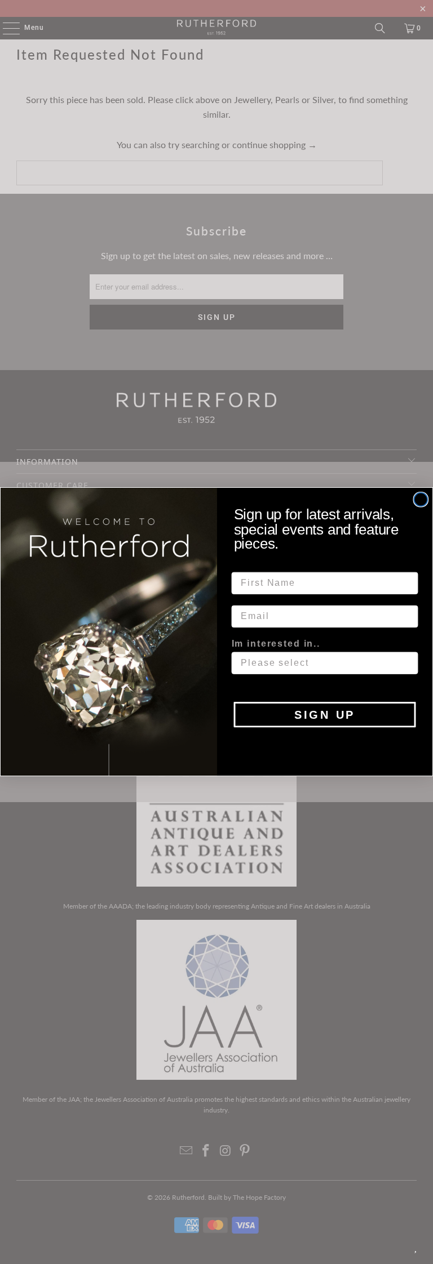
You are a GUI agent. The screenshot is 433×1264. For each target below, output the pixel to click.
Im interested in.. (276, 643)
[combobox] (321, 663)
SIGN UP (324, 715)
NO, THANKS (324, 744)
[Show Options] (407, 663)
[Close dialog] (421, 499)
